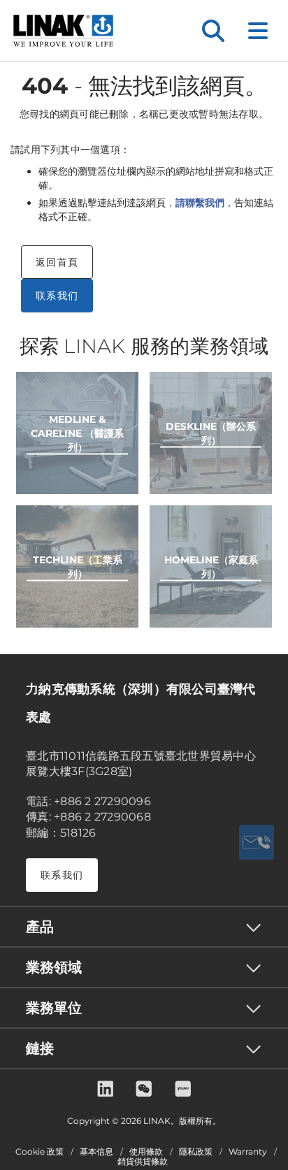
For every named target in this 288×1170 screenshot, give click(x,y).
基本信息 (96, 1152)
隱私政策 (196, 1152)
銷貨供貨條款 (142, 1162)
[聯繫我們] (256, 842)
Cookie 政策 (39, 1152)
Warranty (248, 1152)
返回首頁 (57, 262)
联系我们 (57, 295)
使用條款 (146, 1152)
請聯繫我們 (199, 202)
